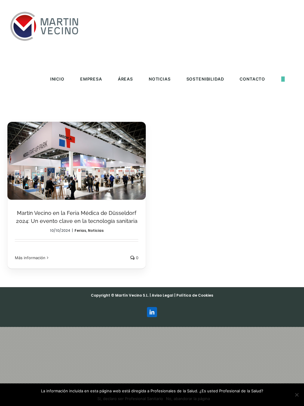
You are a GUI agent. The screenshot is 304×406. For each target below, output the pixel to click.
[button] (283, 79)
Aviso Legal (162, 295)
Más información (30, 257)
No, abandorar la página (188, 398)
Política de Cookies (194, 295)
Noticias (96, 230)
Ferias (80, 230)
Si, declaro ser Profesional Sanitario (130, 398)
